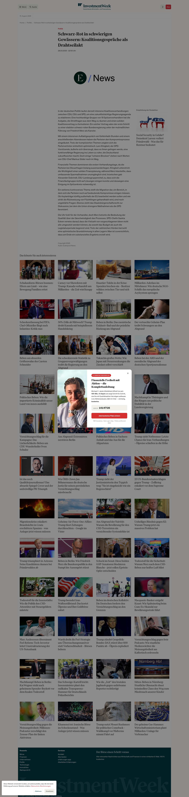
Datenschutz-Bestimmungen (41, 786)
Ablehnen (38, 791)
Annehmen (49, 791)
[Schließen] (128, 373)
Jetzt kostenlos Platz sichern (109, 416)
